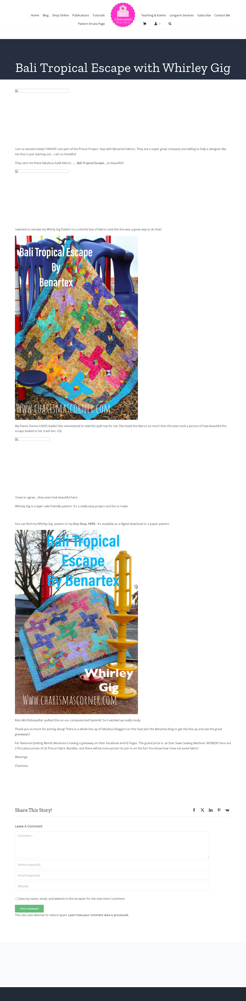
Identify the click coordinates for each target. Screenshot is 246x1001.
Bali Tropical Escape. (91, 163)
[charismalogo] (123, 4)
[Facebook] (194, 810)
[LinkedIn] (210, 810)
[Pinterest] (219, 810)
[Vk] (227, 810)
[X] (202, 810)
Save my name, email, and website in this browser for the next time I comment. (72, 899)
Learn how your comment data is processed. (98, 915)
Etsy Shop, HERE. (84, 524)
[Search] (168, 23)
